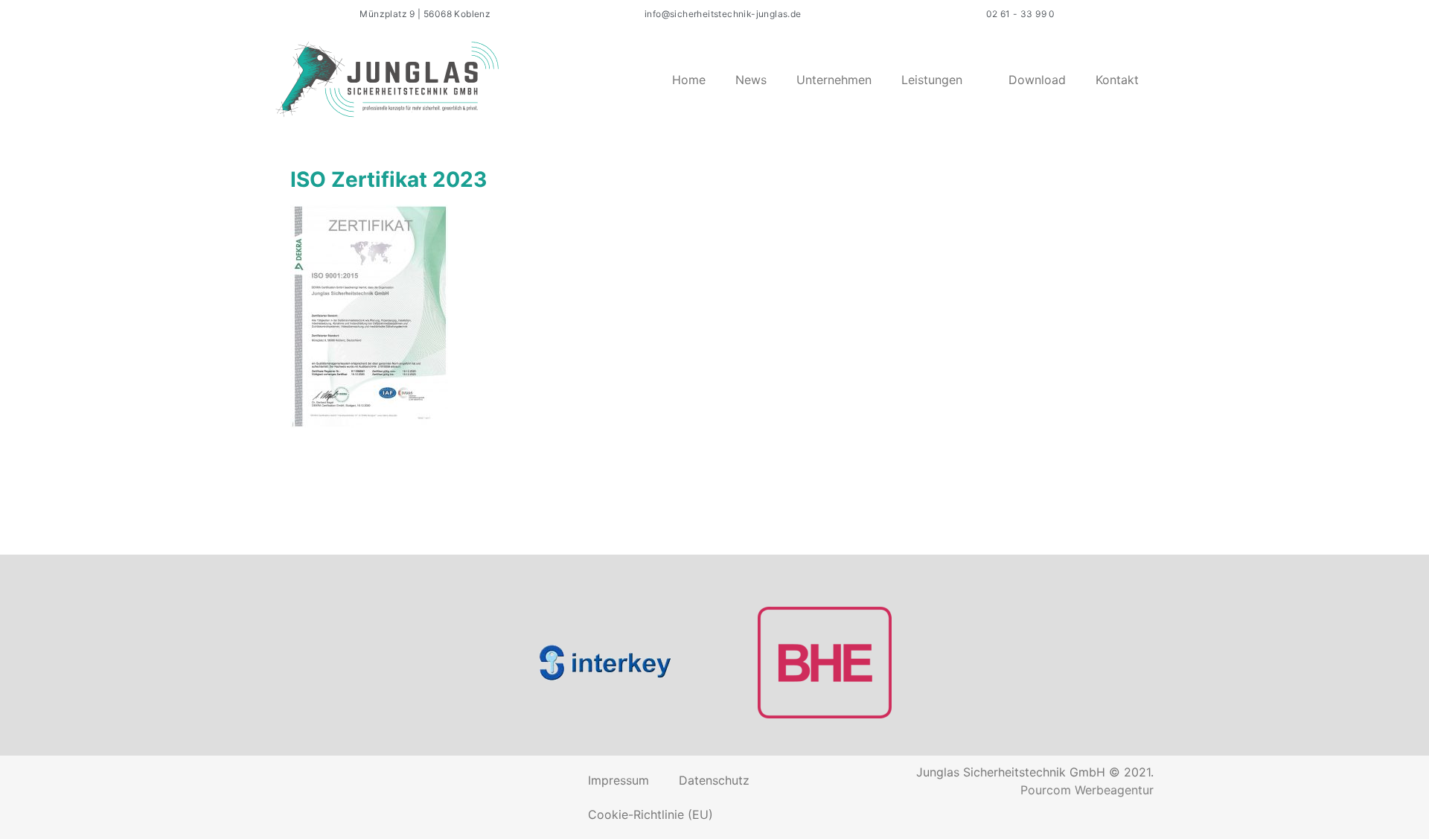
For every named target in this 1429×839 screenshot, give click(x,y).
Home (689, 79)
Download (1037, 79)
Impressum (618, 780)
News (751, 79)
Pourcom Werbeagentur (1087, 789)
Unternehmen (834, 79)
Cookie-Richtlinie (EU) (650, 814)
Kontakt (1117, 79)
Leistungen (931, 79)
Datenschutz (714, 780)
